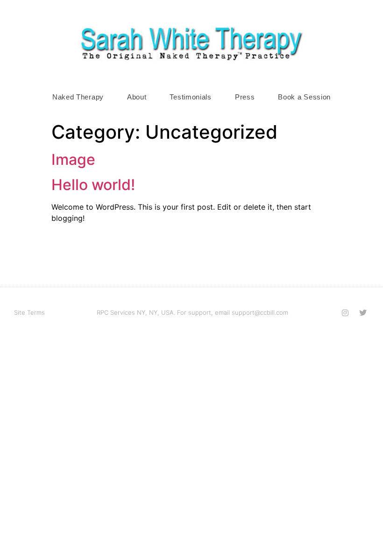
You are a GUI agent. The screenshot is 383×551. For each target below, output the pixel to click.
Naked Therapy (78, 97)
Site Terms (29, 312)
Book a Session (304, 97)
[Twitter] (363, 313)
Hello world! (93, 185)
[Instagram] (345, 313)
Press (245, 97)
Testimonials (190, 97)
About (137, 97)
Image (73, 159)
